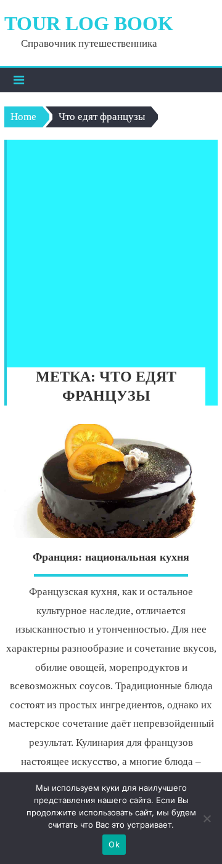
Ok (114, 844)
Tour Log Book (88, 23)
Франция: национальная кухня (111, 557)
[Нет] (206, 818)
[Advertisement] (111, 250)
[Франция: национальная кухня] (111, 481)
